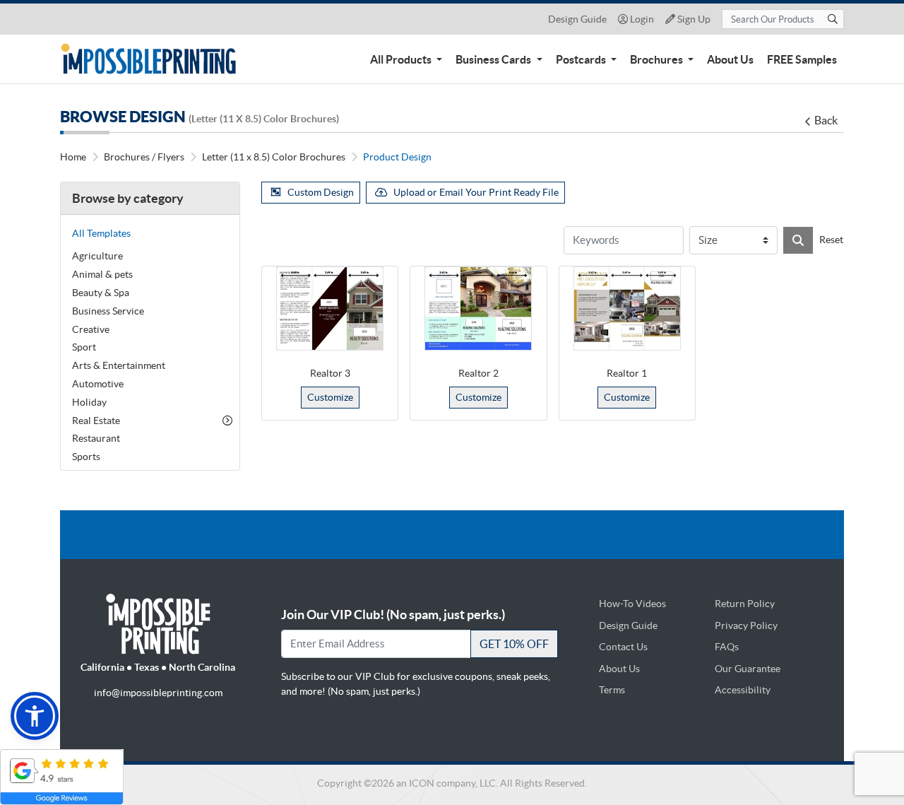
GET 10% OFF (514, 643)
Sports (86, 456)
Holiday (89, 402)
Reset (831, 239)
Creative (90, 329)
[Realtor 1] (627, 308)
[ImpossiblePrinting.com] (151, 59)
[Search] (798, 240)
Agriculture (97, 256)
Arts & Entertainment (118, 365)
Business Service (108, 311)
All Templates (101, 233)
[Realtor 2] (478, 308)
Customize (330, 397)
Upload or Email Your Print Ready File (476, 192)
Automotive (98, 383)
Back (826, 120)
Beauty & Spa (100, 292)
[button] (34, 715)
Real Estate (96, 420)
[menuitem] (406, 59)
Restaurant (96, 438)
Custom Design (320, 192)
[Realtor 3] (329, 308)
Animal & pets (102, 274)
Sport (84, 347)
